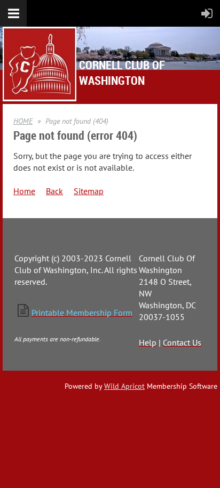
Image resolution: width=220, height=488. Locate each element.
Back (54, 191)
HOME (23, 121)
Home (24, 191)
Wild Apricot (124, 386)
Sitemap (89, 191)
